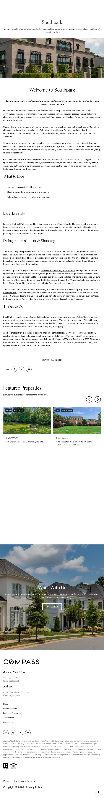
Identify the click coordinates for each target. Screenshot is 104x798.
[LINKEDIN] (20, 732)
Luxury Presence (27, 781)
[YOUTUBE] (28, 732)
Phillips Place (82, 317)
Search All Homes (52, 360)
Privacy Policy (34, 787)
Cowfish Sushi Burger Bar (23, 255)
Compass (58, 741)
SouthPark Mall (10, 292)
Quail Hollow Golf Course (65, 333)
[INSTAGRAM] (13, 732)
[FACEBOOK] (6, 732)
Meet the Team (10, 708)
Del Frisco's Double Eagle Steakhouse (58, 270)
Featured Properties (12, 713)
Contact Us (52, 607)
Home (6, 704)
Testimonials (8, 718)
